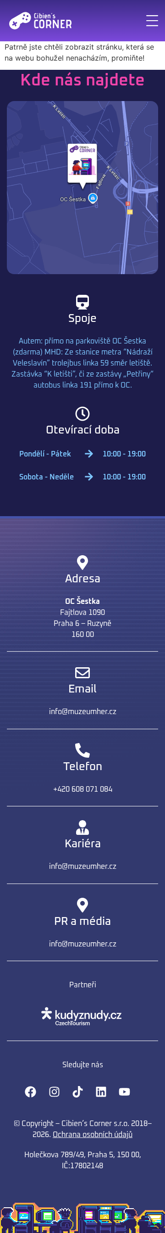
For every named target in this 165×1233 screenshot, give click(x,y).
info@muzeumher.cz (82, 711)
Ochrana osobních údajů (92, 1134)
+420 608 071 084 (82, 789)
